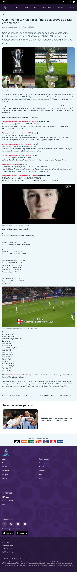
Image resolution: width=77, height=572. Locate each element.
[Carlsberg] (31, 441)
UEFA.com (5, 497)
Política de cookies (7, 549)
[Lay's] (38, 441)
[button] (48, 7)
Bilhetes (42, 463)
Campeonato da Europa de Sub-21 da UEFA (16, 144)
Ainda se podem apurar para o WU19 (15, 375)
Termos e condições (8, 546)
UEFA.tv (5, 467)
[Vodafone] (53, 441)
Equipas (5, 475)
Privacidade (5, 542)
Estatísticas (6, 471)
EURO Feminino (5, 7)
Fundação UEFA (7, 501)
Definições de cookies (8, 552)
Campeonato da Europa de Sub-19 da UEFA (16, 155)
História (42, 471)
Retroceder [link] (8, 15)
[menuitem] (16, 7)
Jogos (4, 459)
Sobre (41, 475)
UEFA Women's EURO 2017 (11, 164)
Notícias (5, 479)
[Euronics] (60, 441)
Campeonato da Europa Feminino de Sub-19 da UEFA (20, 176)
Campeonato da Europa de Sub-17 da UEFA (16, 133)
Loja (40, 479)
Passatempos (44, 459)
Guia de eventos (44, 467)
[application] (38, 204)
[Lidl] (46, 441)
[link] (16, 7)
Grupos (4, 463)
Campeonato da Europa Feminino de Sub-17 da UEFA (20, 122)
